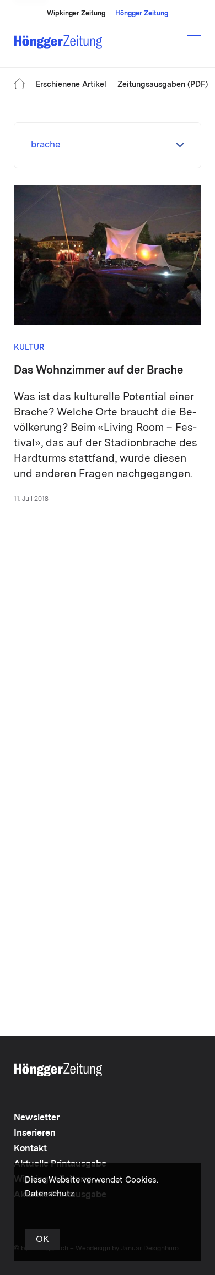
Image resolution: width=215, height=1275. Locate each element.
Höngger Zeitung (141, 13)
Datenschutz (49, 1194)
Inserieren (35, 1133)
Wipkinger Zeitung (76, 13)
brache (45, 145)
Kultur (29, 348)
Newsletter (37, 1118)
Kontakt (30, 1149)
